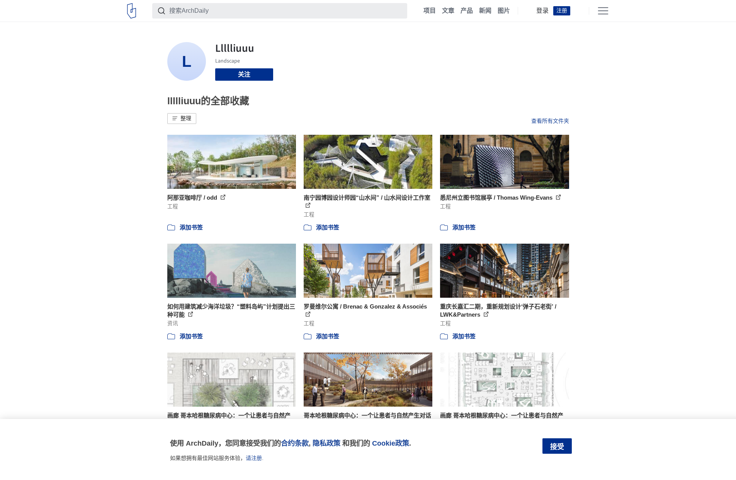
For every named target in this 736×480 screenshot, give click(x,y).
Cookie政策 (390, 443)
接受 (557, 447)
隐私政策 (326, 443)
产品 (467, 11)
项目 (429, 11)
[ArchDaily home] (131, 11)
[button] (181, 118)
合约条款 (295, 443)
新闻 (485, 11)
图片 (504, 11)
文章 (448, 11)
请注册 (254, 458)
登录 (542, 11)
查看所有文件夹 (550, 121)
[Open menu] (603, 11)
